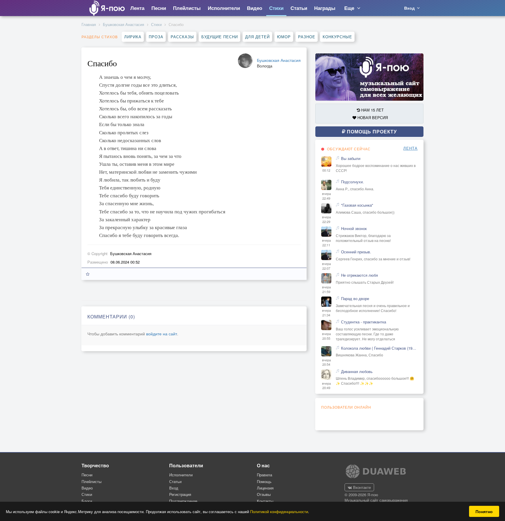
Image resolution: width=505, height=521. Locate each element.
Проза (156, 36)
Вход (173, 488)
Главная (89, 24)
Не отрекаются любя (359, 275)
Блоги (87, 501)
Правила (264, 475)
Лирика (132, 36)
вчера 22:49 (326, 196)
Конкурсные (337, 36)
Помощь (264, 481)
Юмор (284, 36)
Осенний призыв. (356, 252)
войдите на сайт (161, 334)
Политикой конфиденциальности (279, 511)
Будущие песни (219, 36)
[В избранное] (87, 274)
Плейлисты (91, 481)
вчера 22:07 (326, 266)
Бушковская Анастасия (123, 24)
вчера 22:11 (326, 242)
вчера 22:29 (326, 219)
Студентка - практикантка (363, 322)
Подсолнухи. (352, 181)
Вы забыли (350, 158)
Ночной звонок (354, 228)
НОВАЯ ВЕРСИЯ (372, 117)
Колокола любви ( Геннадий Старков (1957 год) (379, 348)
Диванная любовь (357, 371)
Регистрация (180, 494)
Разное (306, 36)
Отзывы (264, 494)
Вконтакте (361, 487)
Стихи (156, 24)
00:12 (326, 170)
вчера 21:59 (326, 289)
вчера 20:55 (326, 336)
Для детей (257, 36)
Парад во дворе (355, 298)
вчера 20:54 (326, 362)
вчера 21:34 (326, 312)
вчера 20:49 (326, 385)
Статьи (175, 481)
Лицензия (265, 488)
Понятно (484, 511)
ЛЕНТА (410, 148)
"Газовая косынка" (357, 205)
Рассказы (182, 36)
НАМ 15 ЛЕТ (372, 110)
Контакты (265, 501)
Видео (87, 488)
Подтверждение (183, 501)
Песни (87, 475)
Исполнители (181, 475)
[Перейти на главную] (106, 8)
